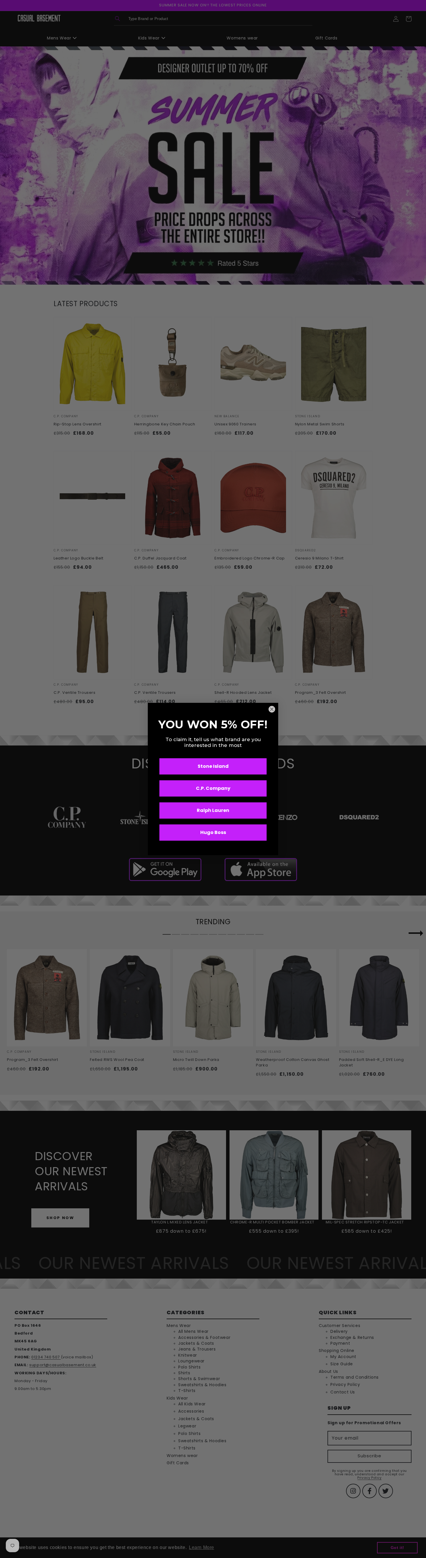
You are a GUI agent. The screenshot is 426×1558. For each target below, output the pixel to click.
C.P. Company (213, 788)
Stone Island (213, 766)
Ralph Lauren (213, 810)
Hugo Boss (213, 832)
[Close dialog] (271, 709)
